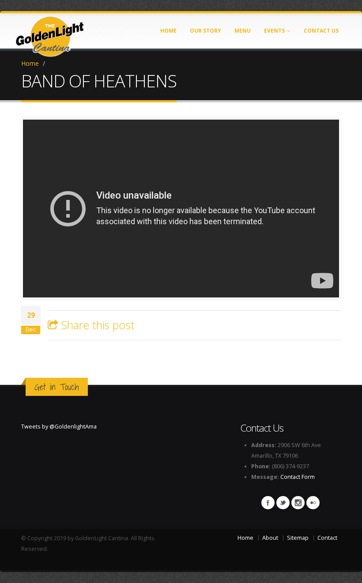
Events (274, 30)
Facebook (268, 502)
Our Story (205, 30)
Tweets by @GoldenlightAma (59, 426)
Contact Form (297, 477)
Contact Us (321, 30)
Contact (327, 538)
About (270, 538)
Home (168, 30)
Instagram (298, 502)
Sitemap (298, 538)
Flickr (313, 502)
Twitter (283, 502)
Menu (242, 30)
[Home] (50, 33)
